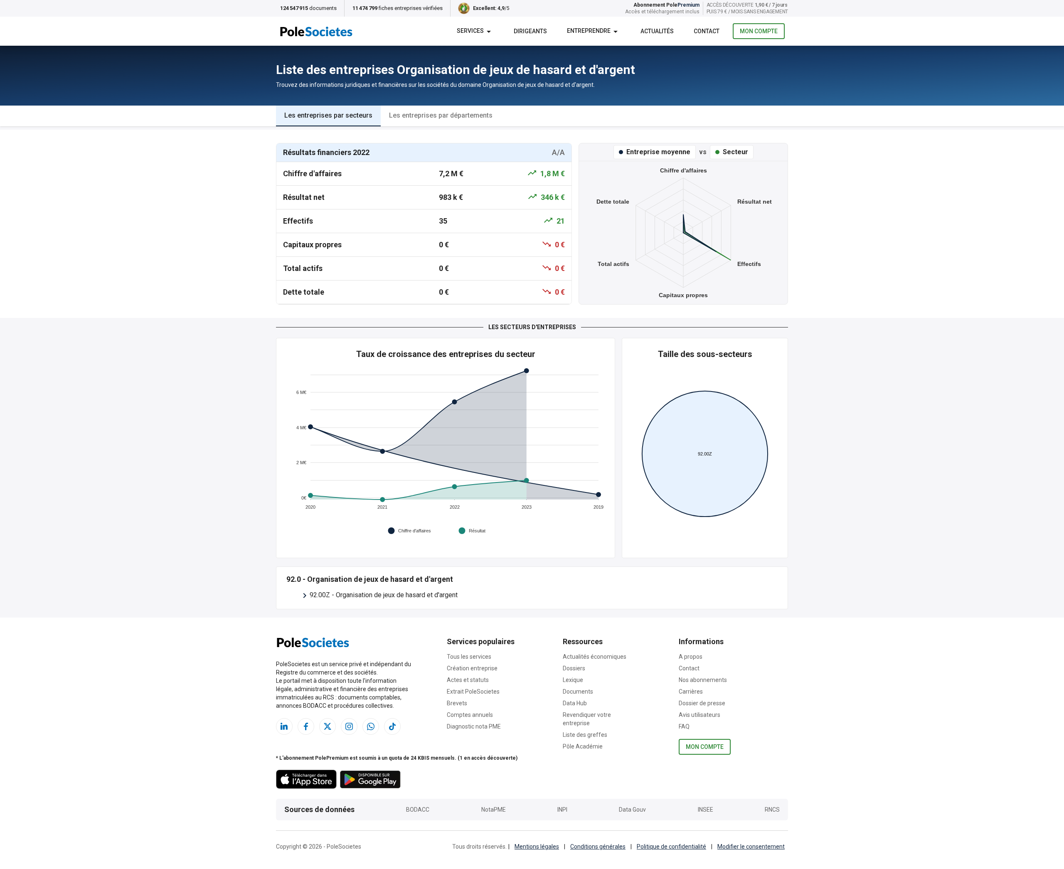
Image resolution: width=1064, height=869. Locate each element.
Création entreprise (472, 668)
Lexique (573, 680)
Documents (578, 691)
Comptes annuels (470, 714)
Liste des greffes (585, 734)
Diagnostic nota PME (474, 726)
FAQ (684, 726)
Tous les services (469, 656)
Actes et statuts (468, 680)
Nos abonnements (703, 680)
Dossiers (574, 668)
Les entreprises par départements (441, 115)
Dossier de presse (702, 703)
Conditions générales (598, 846)
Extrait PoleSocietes (473, 691)
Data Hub (575, 703)
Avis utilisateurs (699, 714)
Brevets (457, 703)
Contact (689, 668)
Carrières (691, 691)
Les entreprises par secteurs (328, 115)
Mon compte (759, 31)
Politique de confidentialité (671, 846)
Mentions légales (537, 846)
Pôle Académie (583, 746)
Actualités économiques (594, 656)
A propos (690, 656)
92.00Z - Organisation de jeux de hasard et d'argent (384, 595)
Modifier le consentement (751, 846)
